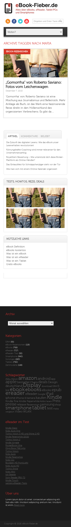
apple (11, 381)
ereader (15, 393)
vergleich (9, 412)
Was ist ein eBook (16, 253)
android (44, 379)
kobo (43, 401)
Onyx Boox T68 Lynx (15, 448)
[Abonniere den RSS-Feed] (7, 21)
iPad (49, 393)
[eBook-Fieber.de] (31, 14)
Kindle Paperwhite (29, 401)
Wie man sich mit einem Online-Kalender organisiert (31, 169)
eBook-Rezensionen (17, 51)
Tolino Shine (11, 468)
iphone (10, 398)
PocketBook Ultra (13, 445)
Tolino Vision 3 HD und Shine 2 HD (22, 433)
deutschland (13, 386)
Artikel (13, 136)
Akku (8, 379)
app (53, 379)
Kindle (54, 397)
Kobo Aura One (12, 431)
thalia (56, 409)
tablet (39, 408)
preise (10, 404)
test (50, 408)
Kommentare (29, 136)
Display (32, 385)
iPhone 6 (21, 398)
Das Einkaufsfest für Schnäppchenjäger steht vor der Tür (33, 164)
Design (53, 382)
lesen (49, 401)
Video (19, 411)
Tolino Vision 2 (12, 439)
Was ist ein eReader (17, 257)
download (47, 386)
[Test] (20, 207)
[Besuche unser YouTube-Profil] (26, 21)
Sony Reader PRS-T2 (15, 477)
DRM (7, 342)
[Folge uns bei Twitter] (20, 21)
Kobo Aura (10, 454)
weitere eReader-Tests (16, 483)
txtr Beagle (10, 474)
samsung (47, 404)
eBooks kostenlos (16, 250)
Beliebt (45, 136)
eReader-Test (11, 353)
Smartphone (11, 356)
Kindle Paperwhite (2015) (17, 437)
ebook (17, 389)
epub (56, 390)
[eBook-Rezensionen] (20, 228)
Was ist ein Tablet (16, 260)
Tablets (8, 362)
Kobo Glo (9, 460)
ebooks (33, 389)
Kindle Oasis (11, 428)
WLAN (27, 411)
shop (58, 404)
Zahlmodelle (11, 365)
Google (41, 394)
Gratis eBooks (14, 264)
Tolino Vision (12, 451)
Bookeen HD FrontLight (16, 463)
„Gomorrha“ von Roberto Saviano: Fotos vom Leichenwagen (34, 84)
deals (43, 382)
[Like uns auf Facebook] (14, 21)
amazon (27, 378)
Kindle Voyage (12, 442)
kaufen (41, 398)
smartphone (18, 408)
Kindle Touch (11, 480)
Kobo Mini (10, 471)
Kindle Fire (11, 401)
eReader (9, 350)
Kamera (31, 398)
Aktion (14, 379)
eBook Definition (15, 246)
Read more (19, 505)
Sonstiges (10, 359)
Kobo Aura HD (12, 466)
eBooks (8, 347)
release (21, 404)
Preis (56, 401)
